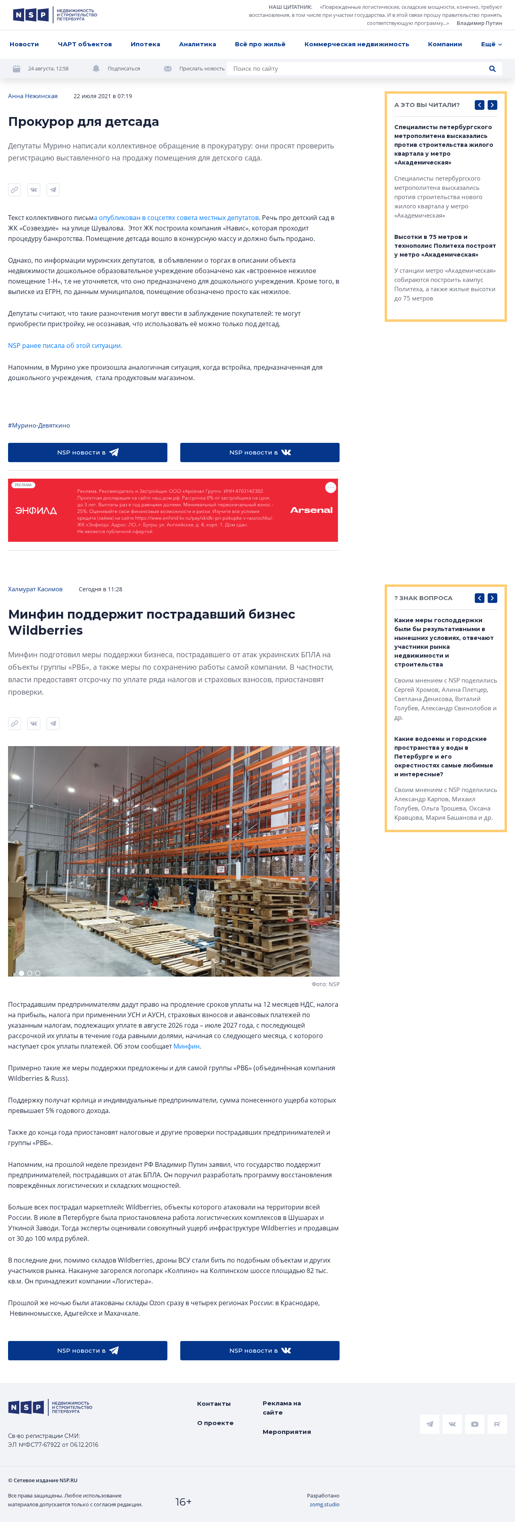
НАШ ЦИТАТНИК (290, 6)
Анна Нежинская (33, 96)
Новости (24, 44)
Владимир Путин (479, 23)
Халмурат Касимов (35, 589)
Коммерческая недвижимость (357, 44)
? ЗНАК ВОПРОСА (423, 598)
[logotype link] (55, 14)
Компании (445, 44)
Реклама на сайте (282, 1407)
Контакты (214, 1403)
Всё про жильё (260, 44)
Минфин (186, 1046)
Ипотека (145, 44)
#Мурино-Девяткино (39, 425)
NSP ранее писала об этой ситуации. (65, 345)
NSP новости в (81, 452)
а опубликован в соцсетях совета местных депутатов (176, 217)
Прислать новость (202, 68)
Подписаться (124, 68)
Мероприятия (287, 1432)
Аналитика (197, 44)
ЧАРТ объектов (85, 44)
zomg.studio (325, 1504)
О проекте (215, 1423)
